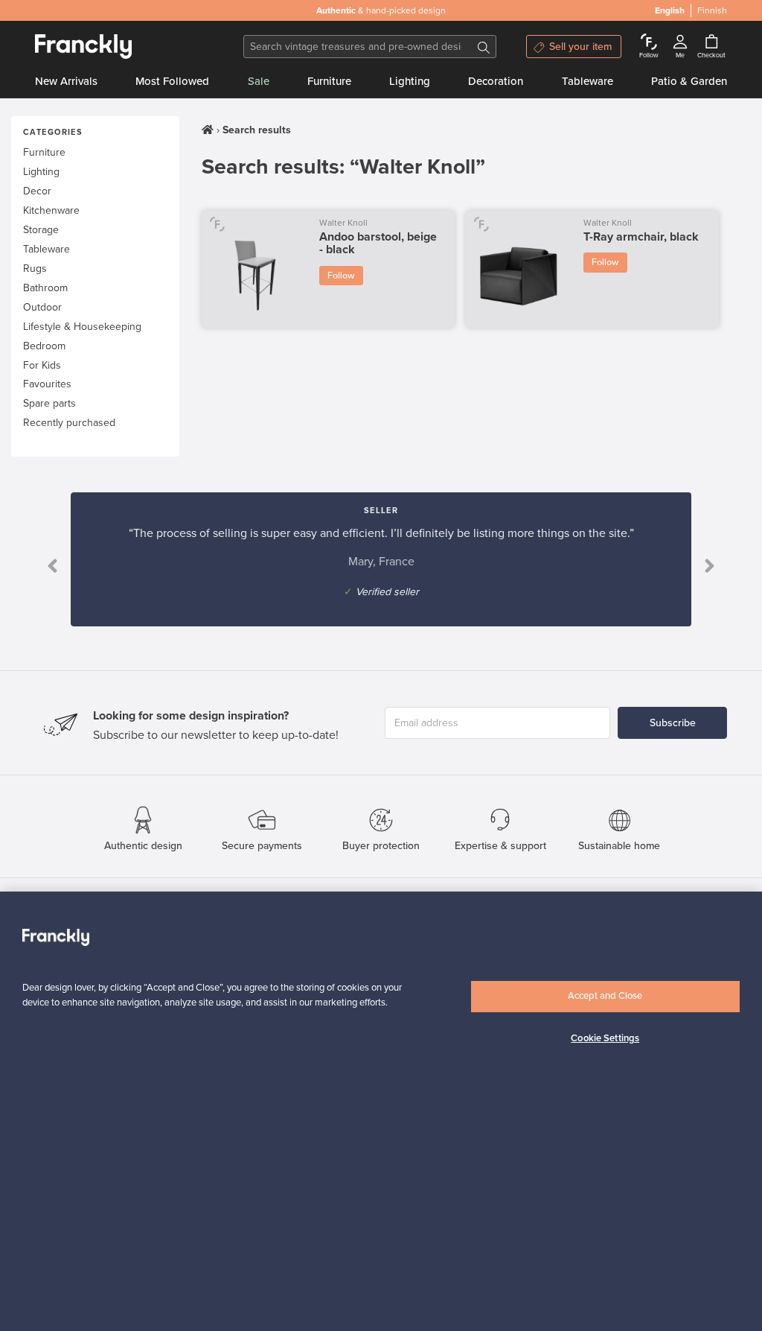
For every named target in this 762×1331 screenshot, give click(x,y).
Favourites (47, 384)
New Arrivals (66, 81)
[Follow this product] (217, 224)
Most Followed (172, 81)
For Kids (42, 365)
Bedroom (44, 346)
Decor (37, 191)
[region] (381, 1111)
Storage (41, 229)
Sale (258, 81)
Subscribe (673, 723)
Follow (340, 276)
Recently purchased (69, 422)
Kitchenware (51, 210)
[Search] (483, 46)
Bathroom (45, 288)
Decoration (495, 81)
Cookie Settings (605, 1038)
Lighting (409, 81)
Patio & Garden (689, 81)
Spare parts (49, 403)
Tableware (587, 81)
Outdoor (42, 307)
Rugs (35, 268)
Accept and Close (605, 996)
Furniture (329, 81)
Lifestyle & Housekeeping (82, 326)
